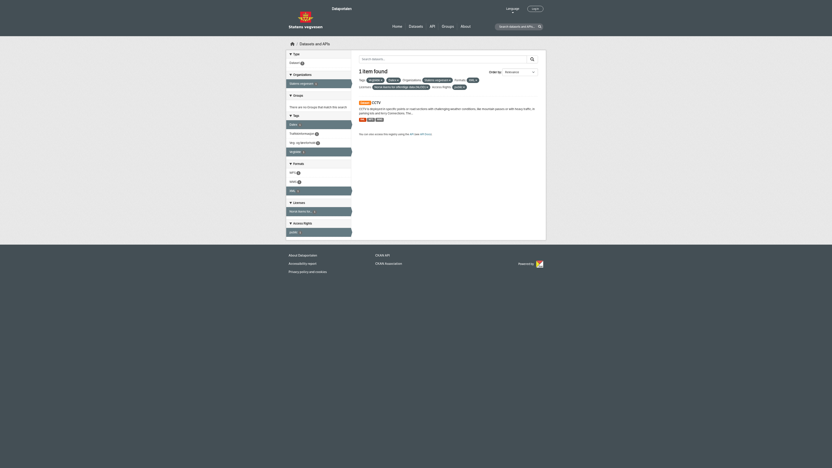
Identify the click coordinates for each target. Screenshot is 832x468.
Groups (448, 26)
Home (397, 26)
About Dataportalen (303, 255)
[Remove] (381, 80)
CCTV (376, 103)
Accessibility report (303, 264)
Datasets (416, 26)
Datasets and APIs (315, 44)
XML (362, 119)
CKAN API (382, 255)
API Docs (425, 134)
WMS (379, 119)
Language (512, 9)
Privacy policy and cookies (308, 272)
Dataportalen (342, 9)
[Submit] (532, 59)
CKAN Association (388, 264)
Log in (535, 8)
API (432, 26)
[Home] (292, 44)
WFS (371, 119)
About (466, 26)
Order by (495, 72)
